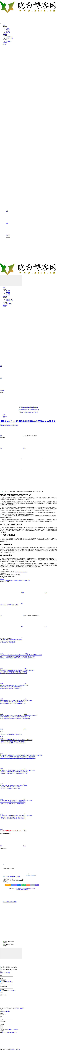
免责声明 (32, 884)
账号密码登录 (9, 981)
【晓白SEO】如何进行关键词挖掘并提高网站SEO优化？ (28, 421)
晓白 (1, 435)
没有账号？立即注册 (5, 972)
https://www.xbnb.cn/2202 (21, 572)
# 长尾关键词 (15, 580)
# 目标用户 (27, 580)
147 (46, 626)
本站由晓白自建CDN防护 (22, 889)
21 (44, 626)
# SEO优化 (2, 580)
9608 (22, 626)
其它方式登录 (5, 1032)
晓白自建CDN (13, 884)
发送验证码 (3, 980)
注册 (24, 845)
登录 (1, 845)
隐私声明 (28, 884)
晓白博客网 (21, 888)
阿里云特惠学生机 (34, 409)
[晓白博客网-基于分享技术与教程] (11, 876)
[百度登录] (36, 249)
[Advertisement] (28, 479)
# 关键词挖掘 (8, 580)
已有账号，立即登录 (5, 1011)
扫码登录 (14, 1032)
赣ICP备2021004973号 (29, 888)
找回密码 (8, 990)
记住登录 (3, 981)
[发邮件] (22, 940)
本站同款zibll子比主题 (32, 412)
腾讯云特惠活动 (34, 407)
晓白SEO (5, 416)
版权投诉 (23, 884)
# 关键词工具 (21, 580)
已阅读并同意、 (9, 1029)
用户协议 (37, 884)
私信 (24, 448)
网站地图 (19, 884)
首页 (4, 414)
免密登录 (13, 990)
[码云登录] (16, 249)
